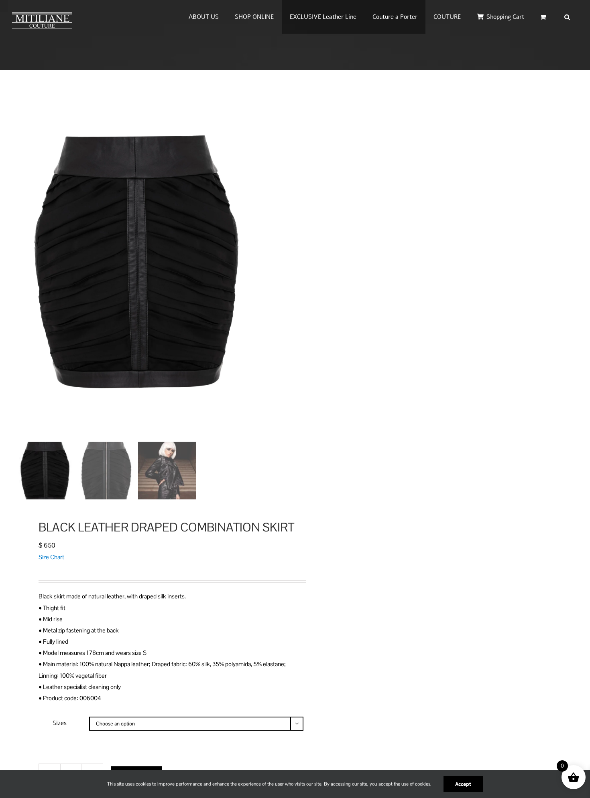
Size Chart (51, 557)
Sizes (60, 723)
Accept (463, 784)
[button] (567, 17)
